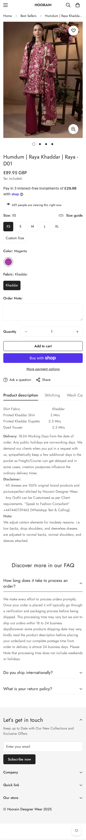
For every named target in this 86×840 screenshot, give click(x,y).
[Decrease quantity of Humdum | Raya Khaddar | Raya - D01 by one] (26, 332)
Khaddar (12, 285)
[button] (78, 5)
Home (7, 15)
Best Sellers (28, 15)
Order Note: (13, 298)
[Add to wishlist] (73, 31)
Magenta (8, 261)
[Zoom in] (73, 129)
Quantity (9, 331)
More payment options (43, 368)
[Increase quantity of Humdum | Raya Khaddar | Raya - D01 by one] (77, 332)
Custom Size (15, 238)
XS (8, 226)
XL (57, 226)
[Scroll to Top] (78, 816)
